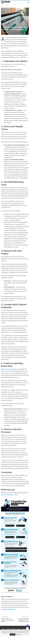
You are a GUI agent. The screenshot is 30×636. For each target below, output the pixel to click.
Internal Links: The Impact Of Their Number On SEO (7, 620)
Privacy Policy (24, 629)
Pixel (14, 607)
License (18, 629)
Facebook (15, 332)
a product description (11, 369)
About (3, 629)
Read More (18, 634)
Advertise (13, 629)
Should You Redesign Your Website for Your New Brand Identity (23, 620)
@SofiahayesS (11, 609)
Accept (12, 634)
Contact (8, 629)
